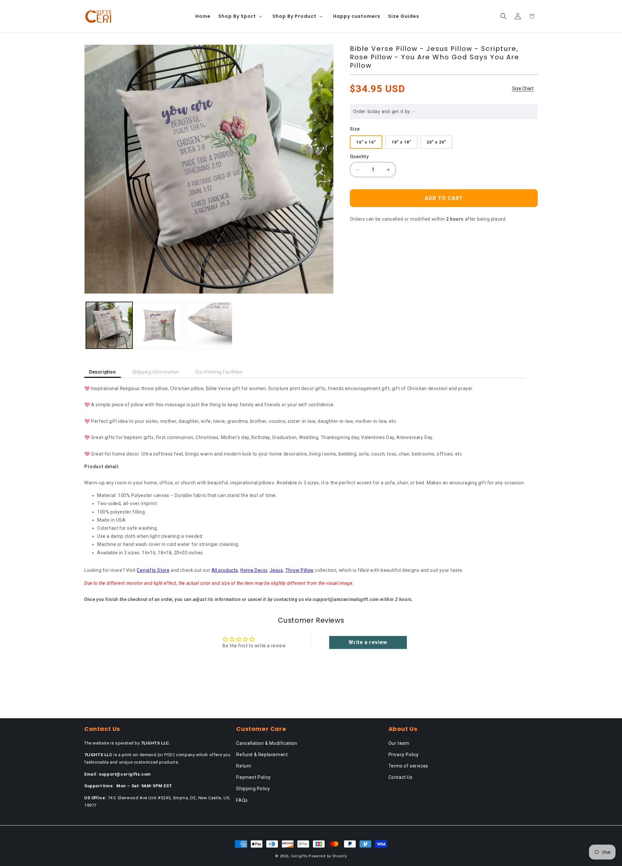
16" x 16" (366, 142)
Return (243, 765)
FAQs (242, 800)
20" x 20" (436, 142)
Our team (398, 743)
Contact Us (400, 777)
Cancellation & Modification (266, 743)
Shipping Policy (253, 788)
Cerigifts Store (153, 570)
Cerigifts (299, 856)
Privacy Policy (403, 754)
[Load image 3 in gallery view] (209, 325)
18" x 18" (401, 142)
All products (225, 570)
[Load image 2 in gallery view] (159, 325)
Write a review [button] (368, 642)
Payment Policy (253, 777)
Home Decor (253, 570)
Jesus (276, 570)
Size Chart (523, 88)
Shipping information (155, 372)
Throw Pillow (299, 570)
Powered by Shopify (327, 856)
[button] (241, 16)
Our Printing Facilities (219, 372)
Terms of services (408, 765)
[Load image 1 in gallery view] (109, 325)
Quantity (359, 156)
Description (102, 372)
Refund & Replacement (262, 754)
